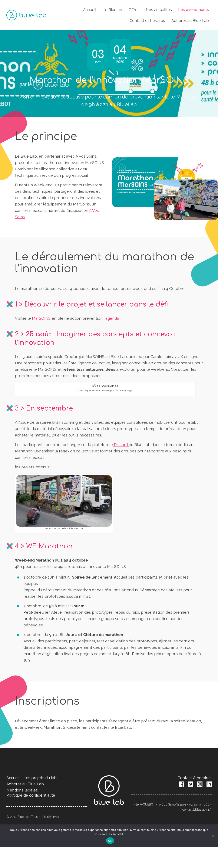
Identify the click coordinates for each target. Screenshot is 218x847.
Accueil (89, 9)
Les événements (193, 9)
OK (110, 840)
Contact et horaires (147, 20)
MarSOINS (41, 318)
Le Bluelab (112, 9)
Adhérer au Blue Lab (190, 20)
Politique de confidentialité (30, 795)
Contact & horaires (195, 778)
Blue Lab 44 (26, 15)
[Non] (213, 836)
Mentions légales (22, 790)
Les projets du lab (40, 778)
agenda (112, 318)
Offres (134, 9)
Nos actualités (159, 9)
